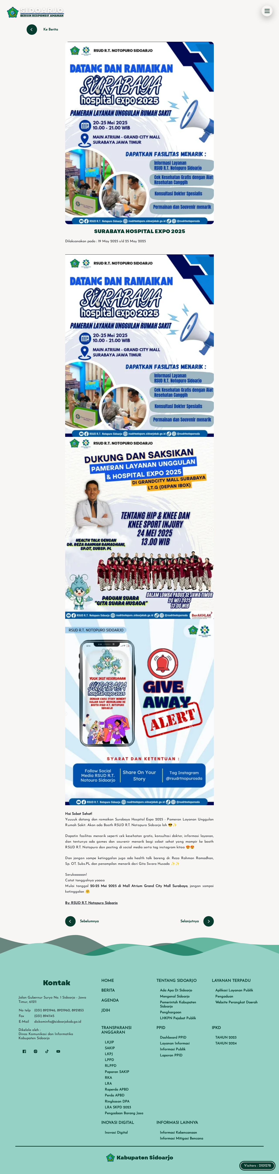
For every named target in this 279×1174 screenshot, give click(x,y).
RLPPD (110, 1066)
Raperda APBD (117, 1089)
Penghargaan (170, 1012)
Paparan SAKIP (117, 1072)
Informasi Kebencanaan (178, 1132)
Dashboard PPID (173, 1037)
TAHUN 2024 (226, 1043)
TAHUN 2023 (225, 1037)
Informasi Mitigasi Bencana (181, 1138)
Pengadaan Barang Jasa (124, 1113)
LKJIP (109, 1042)
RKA (108, 1078)
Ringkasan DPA (117, 1101)
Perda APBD (114, 1095)
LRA (108, 1083)
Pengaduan (224, 996)
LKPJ (109, 1054)
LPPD (109, 1060)
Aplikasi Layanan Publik (234, 990)
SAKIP (110, 1048)
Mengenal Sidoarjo (175, 996)
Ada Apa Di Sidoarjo (176, 990)
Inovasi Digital (116, 1132)
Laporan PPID (171, 1055)
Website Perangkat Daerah (236, 1002)
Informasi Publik (172, 1049)
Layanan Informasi (175, 1043)
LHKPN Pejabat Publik (178, 1018)
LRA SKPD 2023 (118, 1107)
